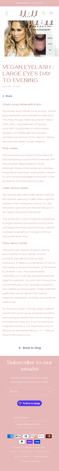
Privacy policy (42, 451)
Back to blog (32, 347)
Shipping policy (40, 456)
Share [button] (9, 96)
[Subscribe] (49, 391)
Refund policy (26, 451)
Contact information (31, 461)
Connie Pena (27, 447)
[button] (6, 13)
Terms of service (22, 456)
